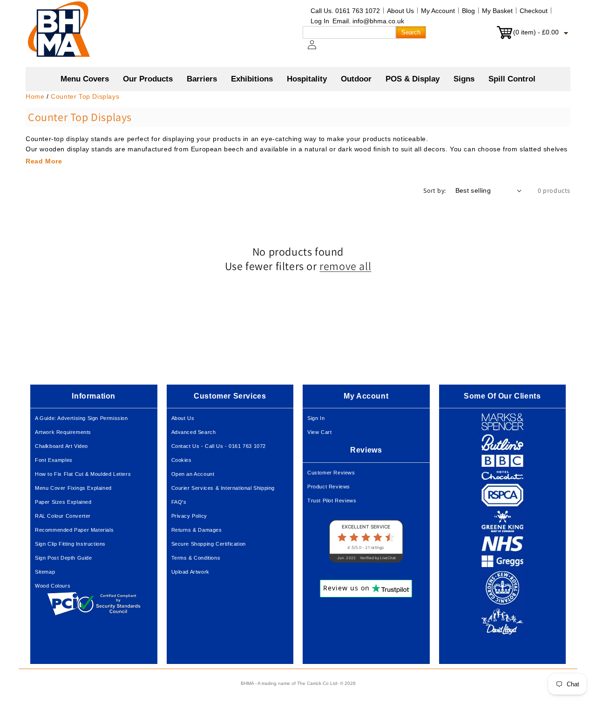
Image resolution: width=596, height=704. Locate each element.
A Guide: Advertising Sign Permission (81, 418)
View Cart (319, 432)
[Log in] (317, 49)
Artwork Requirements (63, 432)
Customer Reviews (331, 472)
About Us (400, 10)
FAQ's (179, 502)
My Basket (497, 10)
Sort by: (434, 190)
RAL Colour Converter (63, 516)
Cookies (181, 460)
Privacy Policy (189, 516)
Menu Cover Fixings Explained (73, 488)
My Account (438, 10)
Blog (468, 10)
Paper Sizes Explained (63, 502)
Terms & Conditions (196, 558)
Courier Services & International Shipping (223, 488)
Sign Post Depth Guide (63, 558)
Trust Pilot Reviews (331, 500)
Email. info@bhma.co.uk (368, 21)
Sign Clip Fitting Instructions (70, 544)
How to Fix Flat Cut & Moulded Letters (83, 474)
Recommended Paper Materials (74, 530)
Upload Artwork (190, 572)
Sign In (316, 418)
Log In (320, 21)
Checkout (534, 10)
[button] (148, 79)
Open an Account (193, 474)
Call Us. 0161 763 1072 (345, 10)
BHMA (247, 683)
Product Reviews (328, 486)
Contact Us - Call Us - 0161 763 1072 (218, 446)
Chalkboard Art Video (61, 446)
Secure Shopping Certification (208, 544)
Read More (44, 161)
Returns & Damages (196, 530)
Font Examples (54, 460)
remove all (345, 266)
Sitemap (45, 572)
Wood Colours (52, 586)
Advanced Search (193, 432)
